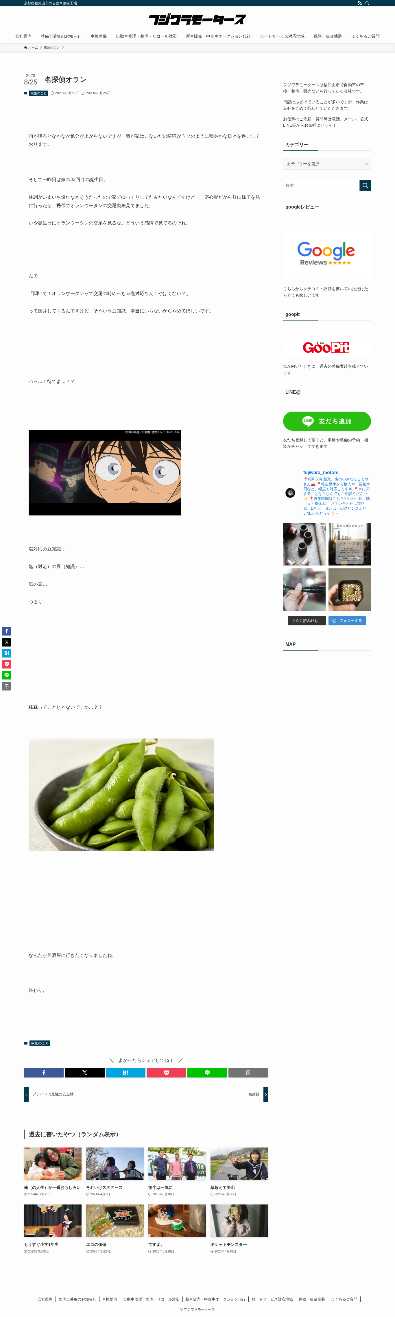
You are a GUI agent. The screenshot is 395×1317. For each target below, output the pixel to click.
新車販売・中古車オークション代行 (215, 1299)
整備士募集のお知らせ (77, 1299)
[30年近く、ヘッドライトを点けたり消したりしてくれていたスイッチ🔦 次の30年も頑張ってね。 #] (304, 589)
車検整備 (109, 1299)
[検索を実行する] (365, 185)
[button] (44, 1072)
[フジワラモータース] (197, 19)
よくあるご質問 (344, 1299)
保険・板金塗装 (312, 1299)
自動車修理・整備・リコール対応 (151, 1299)
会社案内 (45, 1299)
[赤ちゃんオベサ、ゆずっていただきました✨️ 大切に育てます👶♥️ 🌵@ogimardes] (349, 589)
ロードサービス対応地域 (272, 1299)
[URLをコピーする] (248, 1072)
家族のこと (39, 93)
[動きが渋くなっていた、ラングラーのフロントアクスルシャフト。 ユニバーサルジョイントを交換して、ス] (304, 544)
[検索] (367, 3)
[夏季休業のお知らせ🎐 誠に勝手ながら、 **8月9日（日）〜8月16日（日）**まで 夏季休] (349, 544)
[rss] (359, 3)
